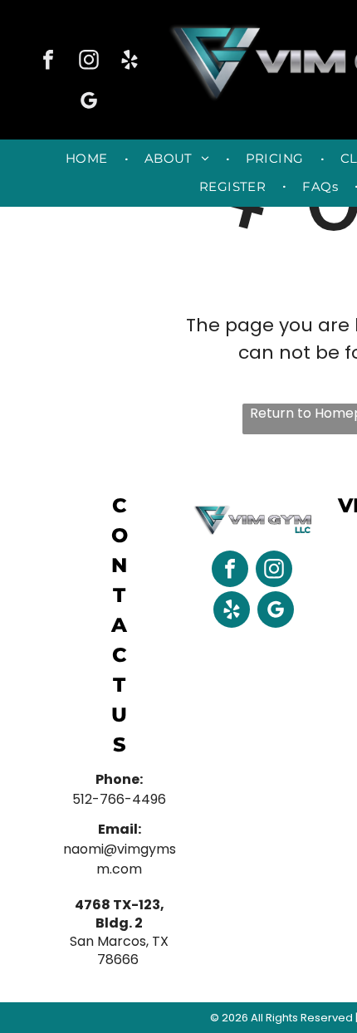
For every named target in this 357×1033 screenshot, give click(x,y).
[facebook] (48, 62)
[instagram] (89, 62)
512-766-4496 (119, 799)
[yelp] (129, 62)
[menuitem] (88, 159)
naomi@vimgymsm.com (119, 859)
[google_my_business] (89, 102)
